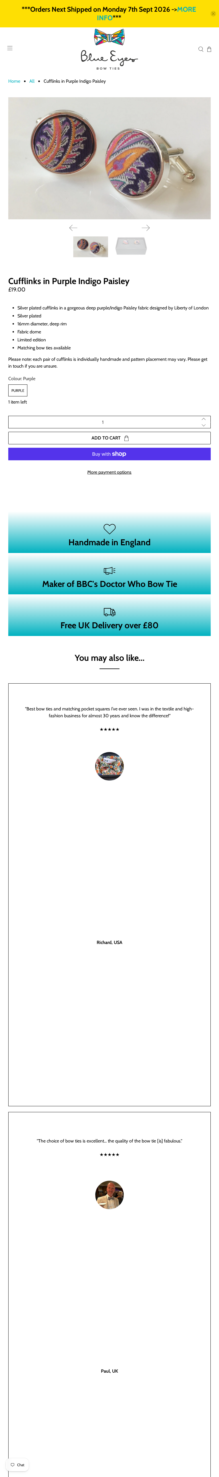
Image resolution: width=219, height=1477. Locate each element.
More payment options (109, 472)
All (32, 81)
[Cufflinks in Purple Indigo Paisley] (109, 158)
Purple (17, 390)
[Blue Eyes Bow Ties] (109, 49)
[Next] (145, 228)
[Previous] (73, 228)
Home (14, 81)
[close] (213, 14)
